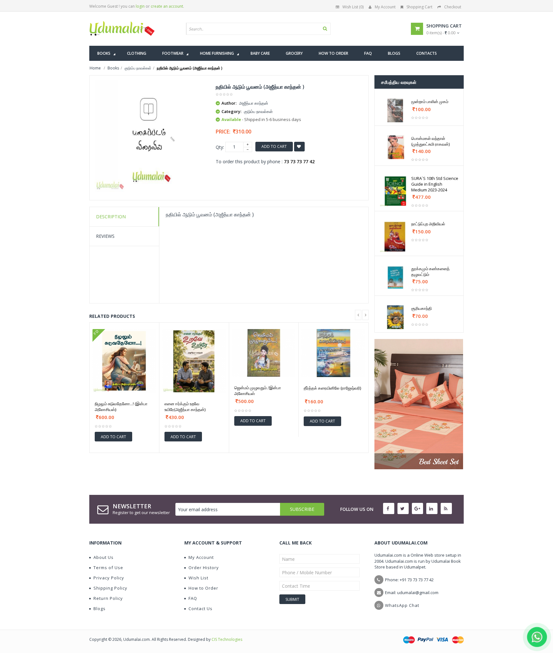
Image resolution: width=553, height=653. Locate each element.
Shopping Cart (419, 7)
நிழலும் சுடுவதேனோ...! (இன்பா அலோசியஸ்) (121, 406)
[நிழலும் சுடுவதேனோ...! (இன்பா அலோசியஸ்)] (124, 361)
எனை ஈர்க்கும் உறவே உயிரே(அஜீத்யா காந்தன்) (184, 406)
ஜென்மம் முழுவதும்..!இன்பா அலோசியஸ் (257, 390)
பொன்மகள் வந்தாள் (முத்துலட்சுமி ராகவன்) (430, 141)
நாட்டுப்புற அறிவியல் (428, 224)
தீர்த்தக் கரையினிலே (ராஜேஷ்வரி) (332, 388)
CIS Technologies (227, 639)
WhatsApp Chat (402, 605)
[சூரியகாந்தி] (395, 317)
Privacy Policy (108, 578)
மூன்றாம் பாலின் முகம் (429, 101)
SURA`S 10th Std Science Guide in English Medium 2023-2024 (434, 184)
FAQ (192, 598)
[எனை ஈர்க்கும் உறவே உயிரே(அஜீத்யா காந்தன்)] (194, 361)
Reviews (105, 236)
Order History (203, 567)
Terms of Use (108, 567)
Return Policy (108, 598)
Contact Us (200, 608)
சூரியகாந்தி (421, 308)
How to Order (203, 588)
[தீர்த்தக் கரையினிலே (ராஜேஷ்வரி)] (333, 353)
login (140, 6)
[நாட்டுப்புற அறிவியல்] (395, 237)
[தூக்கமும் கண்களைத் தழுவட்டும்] (395, 277)
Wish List (198, 578)
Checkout (452, 7)
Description (111, 217)
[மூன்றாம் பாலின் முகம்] (395, 110)
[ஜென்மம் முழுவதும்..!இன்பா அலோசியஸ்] (264, 353)
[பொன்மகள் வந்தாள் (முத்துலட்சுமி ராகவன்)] (395, 147)
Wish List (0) (353, 7)
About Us (103, 557)
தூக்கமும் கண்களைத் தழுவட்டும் (430, 271)
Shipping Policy (110, 588)
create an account (167, 6)
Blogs (99, 608)
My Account (385, 7)
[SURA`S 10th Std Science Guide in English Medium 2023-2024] (395, 191)
